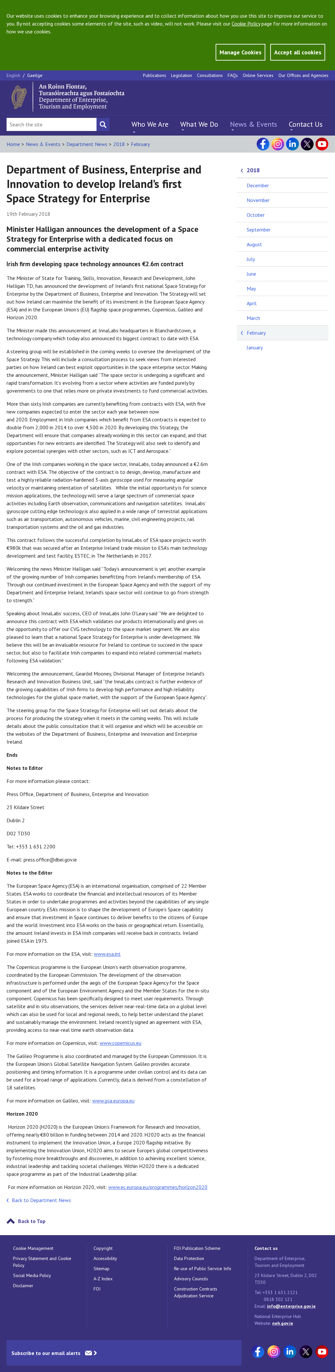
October (256, 215)
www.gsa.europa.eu (113, 1100)
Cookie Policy (246, 23)
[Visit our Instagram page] (277, 144)
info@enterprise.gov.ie (291, 1306)
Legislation (181, 75)
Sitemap (102, 1268)
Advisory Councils (191, 1279)
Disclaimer (23, 1286)
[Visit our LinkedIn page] (292, 144)
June (251, 273)
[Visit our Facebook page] (263, 144)
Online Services (258, 75)
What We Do (199, 124)
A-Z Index (103, 1279)
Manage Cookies (240, 52)
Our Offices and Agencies (303, 75)
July (251, 259)
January (255, 347)
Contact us (266, 1248)
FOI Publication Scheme (197, 1248)
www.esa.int (107, 954)
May (251, 288)
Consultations (210, 75)
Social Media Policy (32, 1275)
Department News (86, 144)
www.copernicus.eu (120, 1043)
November (258, 200)
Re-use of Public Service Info (202, 1268)
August (254, 244)
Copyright (103, 1248)
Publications (154, 75)
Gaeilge (35, 75)
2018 (119, 144)
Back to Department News (41, 1200)
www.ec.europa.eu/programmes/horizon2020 (157, 1187)
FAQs (233, 75)
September (259, 229)
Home (13, 144)
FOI (97, 1289)
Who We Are (150, 124)
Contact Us (306, 124)
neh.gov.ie (282, 1323)
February (140, 144)
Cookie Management (33, 1248)
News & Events (253, 124)
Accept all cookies (297, 52)
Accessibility (105, 1258)
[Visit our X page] (307, 144)
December (258, 185)
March (253, 318)
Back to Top (31, 1221)
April (251, 303)
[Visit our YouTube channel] (321, 144)
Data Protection (189, 1258)
